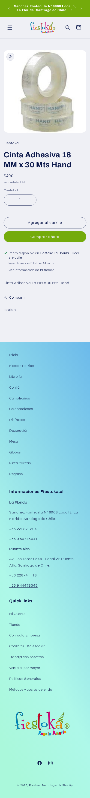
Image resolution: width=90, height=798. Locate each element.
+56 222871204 (23, 529)
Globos (15, 452)
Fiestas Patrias (21, 366)
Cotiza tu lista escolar (27, 646)
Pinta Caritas (20, 463)
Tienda (15, 625)
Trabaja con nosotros (26, 657)
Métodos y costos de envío (30, 689)
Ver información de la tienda (32, 270)
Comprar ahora (45, 237)
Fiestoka (35, 785)
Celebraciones (21, 409)
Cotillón (15, 387)
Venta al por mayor (24, 668)
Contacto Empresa (24, 635)
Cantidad (11, 190)
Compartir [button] (17, 297)
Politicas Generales (25, 679)
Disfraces (17, 420)
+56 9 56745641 (23, 539)
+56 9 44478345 (23, 585)
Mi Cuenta (17, 614)
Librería (15, 376)
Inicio (13, 355)
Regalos (16, 474)
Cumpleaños (19, 398)
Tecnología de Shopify (57, 785)
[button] (9, 27)
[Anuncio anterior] (9, 8)
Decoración (18, 430)
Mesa (13, 441)
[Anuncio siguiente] (81, 8)
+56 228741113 (23, 575)
